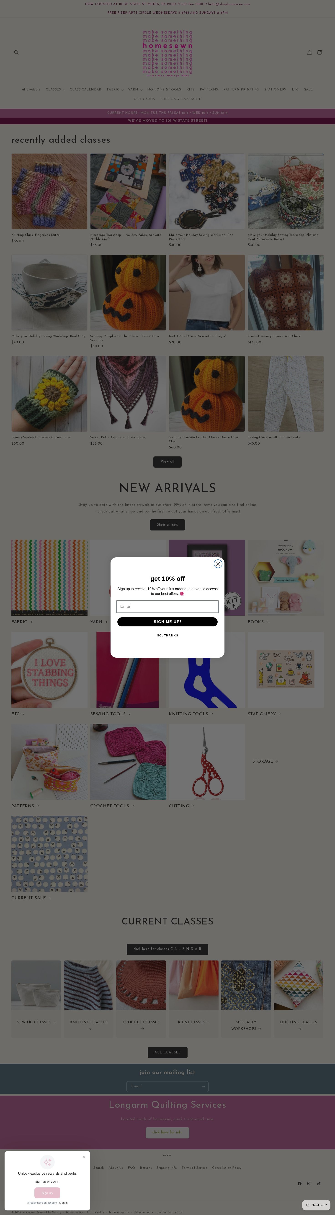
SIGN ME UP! (167, 622)
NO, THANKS (167, 635)
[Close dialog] (218, 564)
